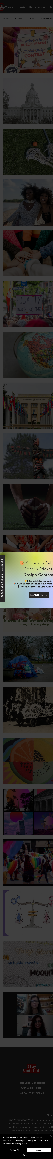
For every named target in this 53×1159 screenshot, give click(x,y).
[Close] (49, 1137)
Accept (39, 1150)
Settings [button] (26, 1155)
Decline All (14, 1150)
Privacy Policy (21, 1143)
